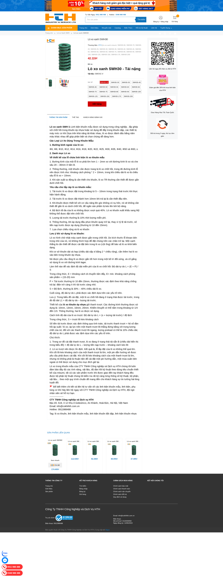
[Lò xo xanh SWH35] (114, 450)
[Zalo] (5, 553)
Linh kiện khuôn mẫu (81, 127)
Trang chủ (49, 486)
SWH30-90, (130, 52)
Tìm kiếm (141, 20)
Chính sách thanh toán (121, 489)
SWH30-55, (95, 52)
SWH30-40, (121, 49)
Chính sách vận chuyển (122, 491)
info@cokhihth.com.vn (126, 516)
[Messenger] (5, 560)
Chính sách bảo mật (120, 486)
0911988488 (58, 523)
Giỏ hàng (82, 494)
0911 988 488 (101, 15)
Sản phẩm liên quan (58, 432)
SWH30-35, (112, 49)
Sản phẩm (49, 491)
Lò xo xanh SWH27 (134, 441)
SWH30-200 (125, 54)
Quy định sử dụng (119, 497)
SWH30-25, (95, 49)
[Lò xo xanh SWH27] (134, 450)
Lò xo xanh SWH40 (95, 441)
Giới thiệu (48, 489)
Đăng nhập (164, 22)
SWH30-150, (106, 54)
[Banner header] (111, 5)
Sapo (108, 530)
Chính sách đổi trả (120, 494)
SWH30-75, (112, 52)
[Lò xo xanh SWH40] (95, 450)
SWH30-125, (96, 54)
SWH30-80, (121, 52)
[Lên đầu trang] (218, 566)
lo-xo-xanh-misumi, (110, 45)
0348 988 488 (121, 15)
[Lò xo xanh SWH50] (75, 450)
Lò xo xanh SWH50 (75, 441)
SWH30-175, (116, 54)
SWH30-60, (104, 52)
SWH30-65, (122, 45)
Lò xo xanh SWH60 (55, 440)
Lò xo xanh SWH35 (114, 441)
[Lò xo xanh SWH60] (55, 450)
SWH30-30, (104, 49)
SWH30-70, (130, 45)
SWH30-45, (130, 49)
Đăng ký (156, 22)
